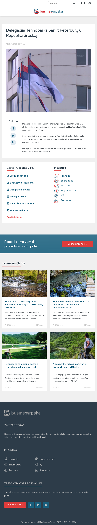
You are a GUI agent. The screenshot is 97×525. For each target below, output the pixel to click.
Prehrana (65, 200)
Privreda (65, 175)
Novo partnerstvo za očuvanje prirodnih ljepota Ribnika (69, 365)
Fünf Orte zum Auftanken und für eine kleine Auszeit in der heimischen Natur (71, 304)
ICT (62, 195)
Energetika (66, 180)
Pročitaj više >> (14, 217)
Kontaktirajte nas (15, 504)
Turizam (65, 185)
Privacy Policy (70, 522)
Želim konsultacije (77, 243)
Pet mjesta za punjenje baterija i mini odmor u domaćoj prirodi (22, 365)
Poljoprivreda (68, 190)
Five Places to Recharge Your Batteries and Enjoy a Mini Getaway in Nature (24, 304)
